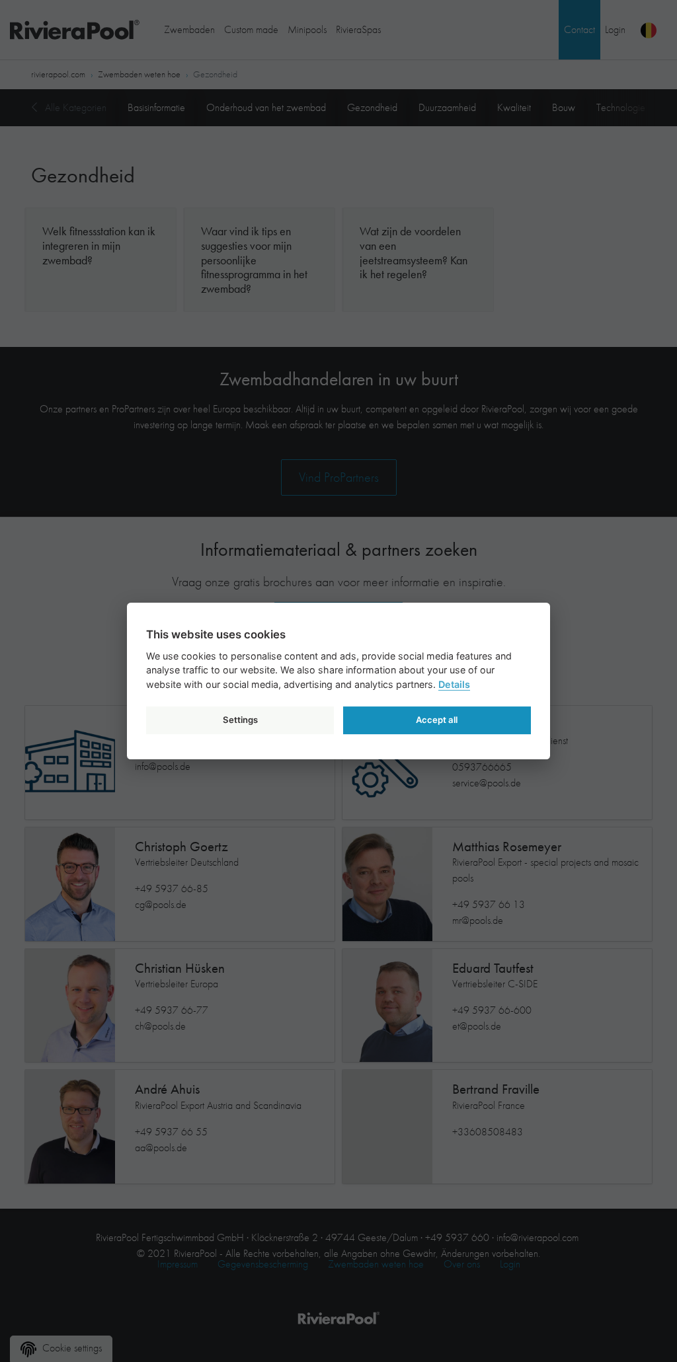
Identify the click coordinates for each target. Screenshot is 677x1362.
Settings (240, 719)
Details (454, 684)
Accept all (437, 719)
